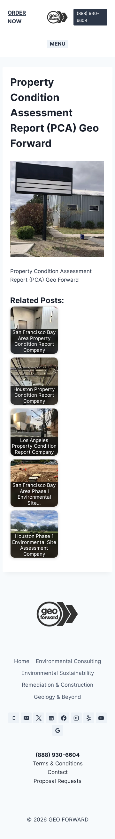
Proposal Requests (57, 781)
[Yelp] (88, 717)
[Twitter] (38, 717)
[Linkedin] (51, 717)
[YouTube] (101, 717)
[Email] (26, 717)
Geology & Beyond (57, 697)
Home (21, 661)
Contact (58, 772)
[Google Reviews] (57, 730)
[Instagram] (76, 717)
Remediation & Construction (57, 685)
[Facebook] (63, 717)
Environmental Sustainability (57, 673)
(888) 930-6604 (88, 17)
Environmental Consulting (68, 661)
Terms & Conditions (58, 763)
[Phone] (13, 717)
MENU (57, 43)
